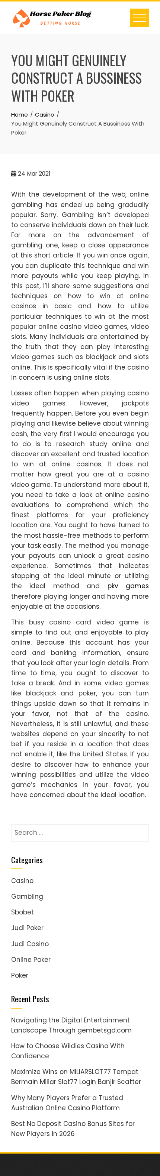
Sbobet (22, 912)
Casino (22, 880)
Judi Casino (30, 943)
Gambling (27, 896)
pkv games (128, 585)
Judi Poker (27, 927)
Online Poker (31, 959)
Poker (19, 975)
